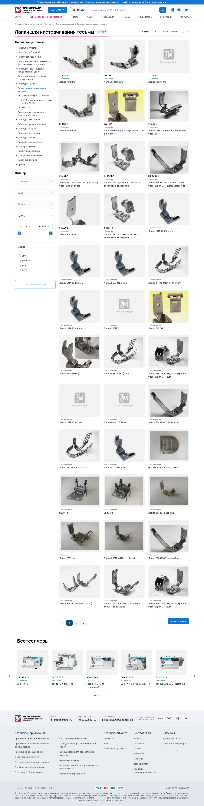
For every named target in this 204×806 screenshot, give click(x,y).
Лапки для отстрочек (29, 119)
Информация (107, 16)
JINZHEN (26, 260)
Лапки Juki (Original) (27, 47)
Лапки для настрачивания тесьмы (32, 90)
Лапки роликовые (27, 146)
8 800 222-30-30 (87, 719)
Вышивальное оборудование (30, 767)
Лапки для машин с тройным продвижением (32, 78)
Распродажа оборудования (48, 16)
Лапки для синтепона (29, 133)
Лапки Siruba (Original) (29, 52)
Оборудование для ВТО (27, 756)
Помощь (126, 16)
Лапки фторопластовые (30, 155)
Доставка (139, 743)
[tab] (94, 695)
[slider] (19, 233)
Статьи (18, 16)
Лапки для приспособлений (32, 124)
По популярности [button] (169, 31)
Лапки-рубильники (27, 159)
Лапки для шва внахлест (30, 142)
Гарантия (138, 758)
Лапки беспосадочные (29, 56)
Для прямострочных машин (35, 95)
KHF (24, 270)
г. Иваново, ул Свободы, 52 (117, 719)
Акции (90, 16)
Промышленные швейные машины (32, 738)
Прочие (22, 164)
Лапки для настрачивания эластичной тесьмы (31, 113)
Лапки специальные (30, 42)
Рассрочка (139, 753)
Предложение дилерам (175, 743)
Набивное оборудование (72, 773)
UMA (24, 255)
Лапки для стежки (27, 137)
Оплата (137, 748)
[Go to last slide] (9, 676)
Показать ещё (178, 621)
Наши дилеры (145, 16)
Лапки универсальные (29, 150)
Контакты (184, 16)
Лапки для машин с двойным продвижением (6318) (32, 70)
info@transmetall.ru (61, 719)
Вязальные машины (69, 760)
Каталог (59, 9)
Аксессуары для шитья (115, 748)
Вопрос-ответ (141, 763)
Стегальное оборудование (29, 772)
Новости (74, 16)
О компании (166, 16)
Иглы (106, 743)
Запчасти (109, 738)
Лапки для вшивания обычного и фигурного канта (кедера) (34, 63)
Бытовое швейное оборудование (32, 762)
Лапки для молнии (27, 83)
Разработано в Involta (177, 788)
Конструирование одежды (73, 738)
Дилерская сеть (171, 738)
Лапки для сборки (27, 128)
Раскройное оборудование (29, 751)
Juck (24, 265)
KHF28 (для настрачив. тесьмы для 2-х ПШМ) (36, 101)
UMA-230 (25, 107)
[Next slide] (194, 676)
